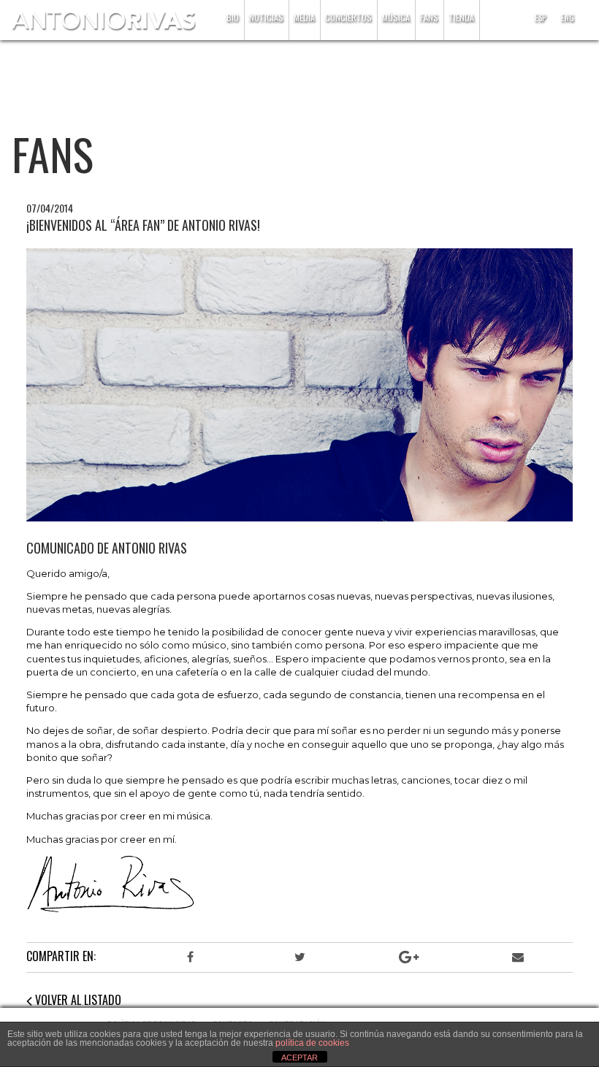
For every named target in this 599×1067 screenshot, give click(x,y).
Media (304, 17)
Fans (429, 17)
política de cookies (312, 1043)
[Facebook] (190, 957)
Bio (232, 17)
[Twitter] (299, 957)
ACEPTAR (299, 1057)
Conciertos (348, 17)
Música (396, 17)
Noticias (266, 17)
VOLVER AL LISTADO (76, 1000)
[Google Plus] (408, 957)
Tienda (461, 17)
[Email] (517, 957)
